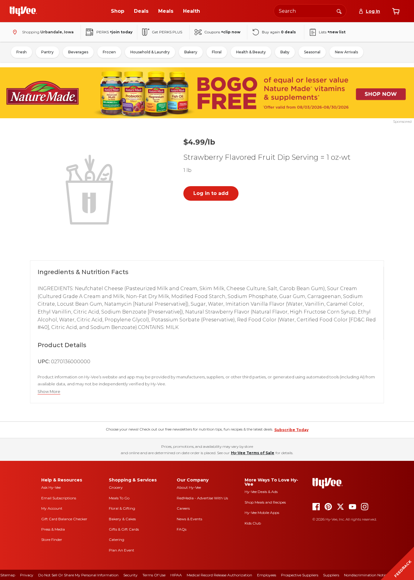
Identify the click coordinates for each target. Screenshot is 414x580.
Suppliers (331, 575)
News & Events (189, 519)
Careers (183, 508)
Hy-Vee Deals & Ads (261, 491)
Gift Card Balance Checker (64, 519)
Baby (284, 52)
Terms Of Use (153, 575)
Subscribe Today (291, 429)
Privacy (26, 575)
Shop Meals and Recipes (265, 502)
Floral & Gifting (122, 508)
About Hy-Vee (189, 487)
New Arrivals (346, 52)
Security (130, 575)
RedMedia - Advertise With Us (202, 498)
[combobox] (310, 11)
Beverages (78, 52)
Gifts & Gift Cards (124, 529)
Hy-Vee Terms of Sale (252, 453)
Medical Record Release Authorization (219, 575)
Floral (217, 52)
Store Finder (51, 539)
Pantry (47, 52)
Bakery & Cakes (122, 519)
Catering (116, 539)
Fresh (21, 52)
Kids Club (253, 523)
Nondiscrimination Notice (366, 575)
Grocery (116, 487)
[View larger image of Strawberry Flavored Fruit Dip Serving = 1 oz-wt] (90, 188)
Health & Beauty (251, 52)
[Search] (339, 11)
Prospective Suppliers (299, 575)
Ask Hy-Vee (51, 487)
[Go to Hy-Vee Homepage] (23, 11)
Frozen (109, 52)
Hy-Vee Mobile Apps (262, 512)
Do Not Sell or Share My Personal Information (78, 575)
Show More (49, 391)
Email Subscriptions (58, 498)
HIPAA (176, 575)
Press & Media (53, 529)
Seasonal (312, 52)
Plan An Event (121, 550)
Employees (266, 575)
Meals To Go (119, 498)
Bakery (190, 52)
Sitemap (7, 575)
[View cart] (395, 11)
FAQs (181, 529)
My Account (51, 508)
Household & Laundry (150, 52)
